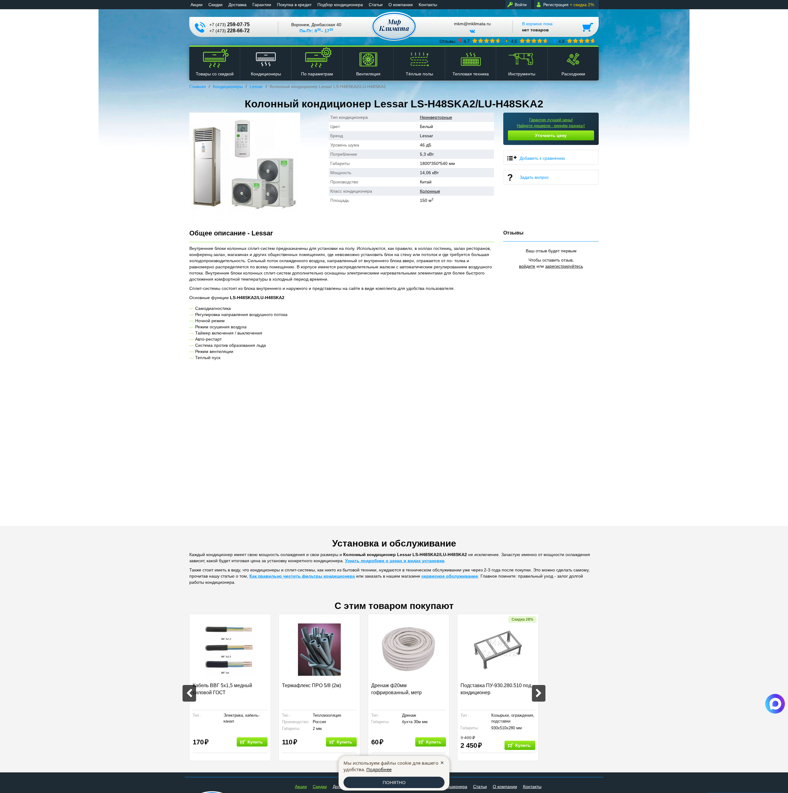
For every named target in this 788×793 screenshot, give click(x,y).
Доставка (237, 4)
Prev (189, 693)
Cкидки (215, 4)
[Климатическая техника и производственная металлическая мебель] (394, 26)
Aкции (197, 4)
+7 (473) (229, 24)
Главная (197, 86)
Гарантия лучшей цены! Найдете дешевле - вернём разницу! (551, 123)
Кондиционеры (228, 86)
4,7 (467, 41)
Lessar (256, 86)
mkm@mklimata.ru (472, 24)
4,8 (561, 41)
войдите (527, 266)
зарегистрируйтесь (564, 266)
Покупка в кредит (294, 4)
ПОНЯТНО (394, 782)
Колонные (430, 191)
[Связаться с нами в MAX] (775, 704)
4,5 (514, 41)
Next (538, 693)
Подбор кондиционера (340, 4)
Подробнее (379, 769)
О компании (400, 4)
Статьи (376, 4)
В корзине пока (537, 26)
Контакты (428, 4)
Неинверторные (436, 117)
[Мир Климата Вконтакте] (472, 33)
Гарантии (261, 4)
